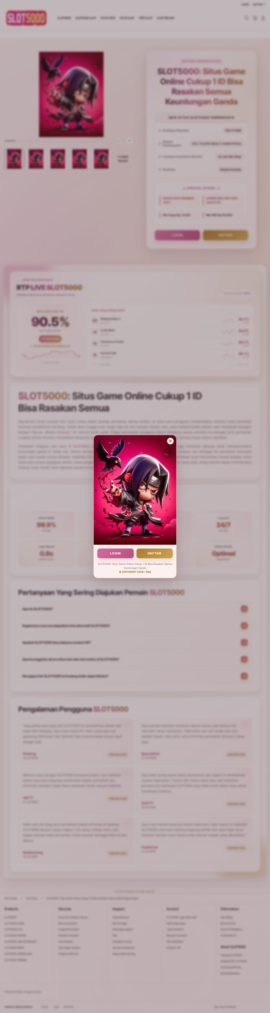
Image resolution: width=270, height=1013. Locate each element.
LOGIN (115, 553)
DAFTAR (154, 553)
